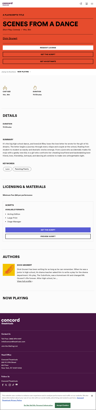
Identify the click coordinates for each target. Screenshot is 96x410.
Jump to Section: (9, 72)
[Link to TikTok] (13, 385)
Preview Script (48, 236)
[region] (48, 401)
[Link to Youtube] (16, 385)
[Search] (81, 3)
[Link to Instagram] (10, 385)
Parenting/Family (22, 169)
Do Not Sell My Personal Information (38, 405)
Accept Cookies (63, 405)
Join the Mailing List (9, 346)
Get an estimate (48, 61)
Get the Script (48, 54)
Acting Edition (13, 214)
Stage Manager (14, 221)
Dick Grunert (10, 38)
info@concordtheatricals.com (13, 342)
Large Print (12, 218)
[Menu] (92, 3)
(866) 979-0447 (15, 339)
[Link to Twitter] (6, 385)
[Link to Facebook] (2, 385)
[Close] (92, 396)
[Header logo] (7, 3)
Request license (48, 48)
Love (8, 169)
